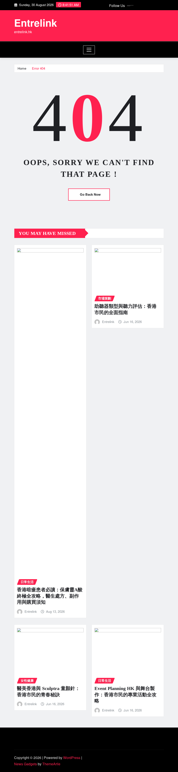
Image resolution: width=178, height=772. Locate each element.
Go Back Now (90, 194)
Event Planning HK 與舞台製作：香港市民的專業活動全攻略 (125, 694)
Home (22, 68)
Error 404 (38, 68)
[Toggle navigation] (89, 50)
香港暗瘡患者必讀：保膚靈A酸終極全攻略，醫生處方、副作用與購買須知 (49, 596)
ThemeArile (51, 763)
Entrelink (35, 22)
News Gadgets (25, 763)
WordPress (71, 757)
